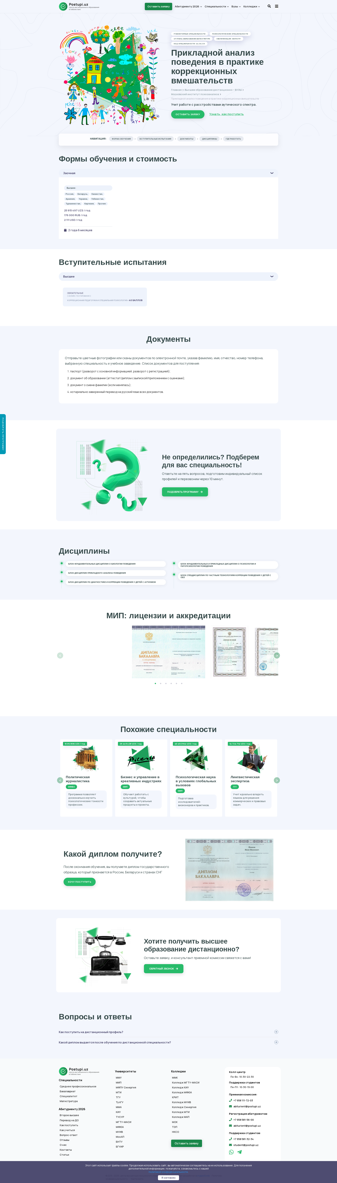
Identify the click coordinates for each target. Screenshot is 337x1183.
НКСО (175, 1132)
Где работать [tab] (233, 138)
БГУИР (120, 1146)
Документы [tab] (186, 138)
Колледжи (250, 6)
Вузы (235, 6)
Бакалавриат (68, 1091)
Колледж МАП (180, 1117)
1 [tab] (155, 683)
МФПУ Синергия (126, 1087)
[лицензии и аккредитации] (168, 652)
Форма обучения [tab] (121, 138)
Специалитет (68, 1096)
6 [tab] (181, 683)
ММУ (119, 1077)
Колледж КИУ (180, 1087)
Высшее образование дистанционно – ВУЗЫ (213, 89)
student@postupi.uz (246, 1145)
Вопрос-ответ (69, 1135)
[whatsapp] (231, 1153)
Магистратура (69, 1101)
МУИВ (119, 1132)
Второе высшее (69, 1115)
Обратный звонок (161, 968)
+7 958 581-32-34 (243, 1139)
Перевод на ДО (69, 1120)
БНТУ (119, 1141)
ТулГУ (119, 1102)
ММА (119, 1107)
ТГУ (118, 1097)
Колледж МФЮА (182, 1092)
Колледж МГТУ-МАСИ (185, 1082)
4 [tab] (171, 683)
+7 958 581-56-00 (243, 1119)
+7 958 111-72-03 (243, 1100)
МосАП (120, 1136)
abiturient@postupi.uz (247, 1106)
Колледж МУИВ (181, 1102)
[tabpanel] (168, 652)
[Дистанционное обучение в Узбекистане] (81, 6)
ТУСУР (120, 1117)
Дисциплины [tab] (209, 138)
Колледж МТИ (181, 1112)
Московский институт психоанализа (195, 94)
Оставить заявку (158, 6)
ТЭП (174, 1127)
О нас (63, 1145)
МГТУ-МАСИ (123, 1122)
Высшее (69, 276)
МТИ (118, 1092)
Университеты (125, 1071)
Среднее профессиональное (78, 1086)
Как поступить (69, 1125)
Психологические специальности (230, 34)
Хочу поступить (79, 881)
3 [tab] (166, 683)
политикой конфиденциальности (168, 1172)
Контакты (66, 1149)
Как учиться (67, 1130)
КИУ (118, 1112)
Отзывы (64, 1140)
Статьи (64, 1154)
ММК (175, 1077)
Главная (176, 89)
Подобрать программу (183, 491)
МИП (118, 1082)
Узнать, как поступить (226, 114)
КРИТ (175, 1097)
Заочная (69, 173)
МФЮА (120, 1127)
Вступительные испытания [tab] (155, 138)
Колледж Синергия (184, 1107)
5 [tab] (176, 683)
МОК (175, 1122)
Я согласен (168, 1177)
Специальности (216, 6)
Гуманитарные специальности (190, 34)
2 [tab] (160, 683)
